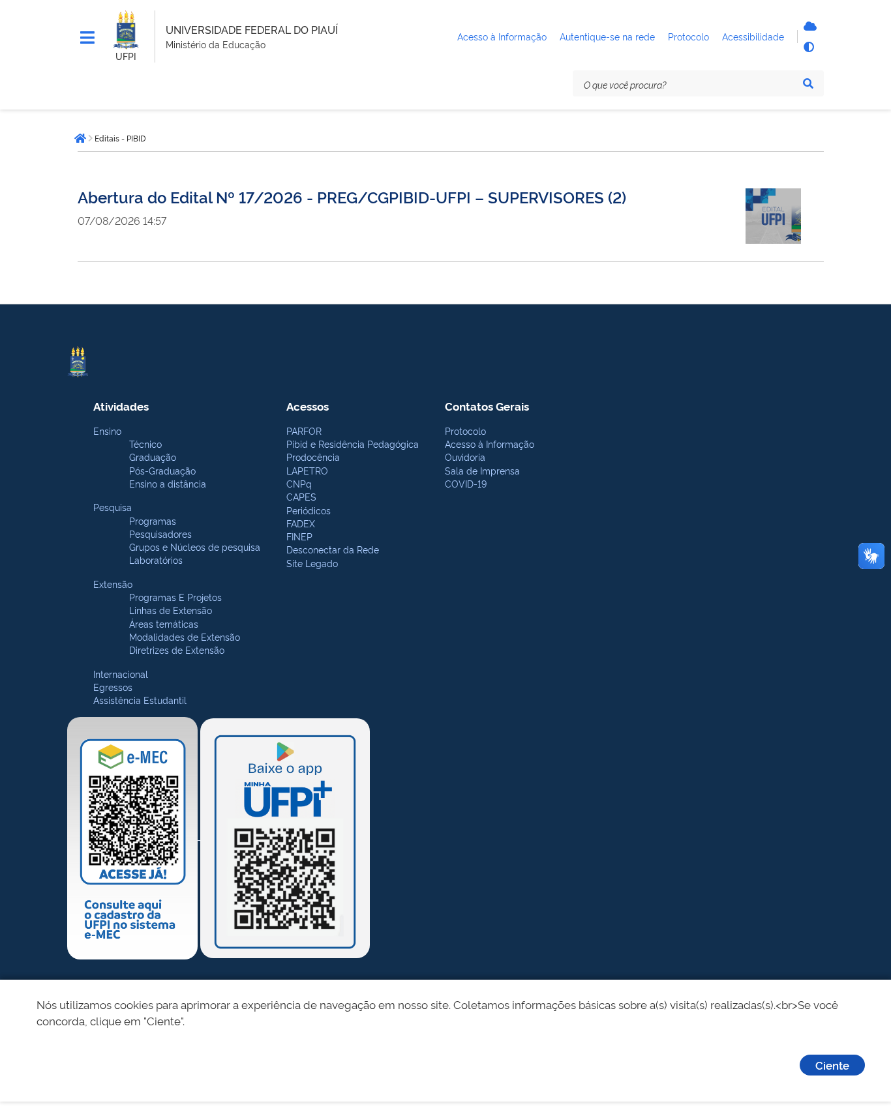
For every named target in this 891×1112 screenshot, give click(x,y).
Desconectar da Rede (332, 549)
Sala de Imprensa (482, 470)
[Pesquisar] (808, 83)
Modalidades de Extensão (184, 636)
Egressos (112, 686)
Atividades (121, 405)
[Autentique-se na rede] (808, 26)
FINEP (299, 536)
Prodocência (313, 456)
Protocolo (465, 430)
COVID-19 (466, 483)
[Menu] (87, 37)
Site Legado (312, 563)
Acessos (307, 405)
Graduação (152, 456)
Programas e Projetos (175, 597)
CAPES (301, 496)
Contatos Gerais (487, 405)
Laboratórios (156, 559)
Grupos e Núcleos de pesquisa (194, 546)
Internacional (120, 673)
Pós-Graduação (162, 470)
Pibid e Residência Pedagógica (352, 443)
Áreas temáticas (163, 623)
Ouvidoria (465, 456)
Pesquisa (112, 507)
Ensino (107, 430)
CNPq (299, 483)
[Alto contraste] (808, 47)
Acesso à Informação (489, 443)
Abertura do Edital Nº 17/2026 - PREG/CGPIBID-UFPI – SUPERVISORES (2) (352, 196)
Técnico (145, 443)
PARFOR (304, 430)
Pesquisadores (160, 533)
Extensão (112, 584)
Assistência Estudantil (140, 700)
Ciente (832, 1064)
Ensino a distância (167, 483)
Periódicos (308, 510)
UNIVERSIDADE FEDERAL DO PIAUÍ (252, 29)
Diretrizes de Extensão (176, 649)
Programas (152, 520)
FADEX (300, 523)
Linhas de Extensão (170, 610)
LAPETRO (307, 470)
